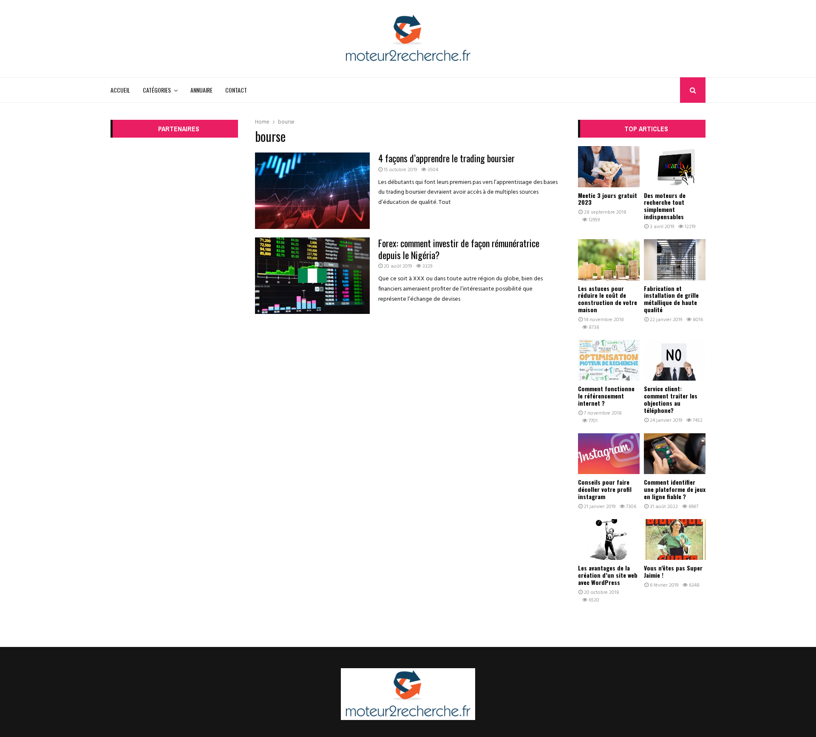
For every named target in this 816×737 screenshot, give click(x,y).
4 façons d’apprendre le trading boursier (446, 158)
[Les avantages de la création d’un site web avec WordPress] (609, 539)
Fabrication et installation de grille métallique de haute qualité (671, 299)
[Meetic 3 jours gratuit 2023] (609, 166)
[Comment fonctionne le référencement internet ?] (609, 360)
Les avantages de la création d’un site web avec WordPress (608, 575)
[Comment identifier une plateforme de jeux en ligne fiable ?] (675, 453)
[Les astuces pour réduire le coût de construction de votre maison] (609, 259)
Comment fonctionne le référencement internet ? (606, 395)
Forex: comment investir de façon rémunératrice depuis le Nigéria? (458, 249)
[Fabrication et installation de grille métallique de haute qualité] (675, 259)
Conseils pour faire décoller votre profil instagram (605, 489)
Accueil (120, 89)
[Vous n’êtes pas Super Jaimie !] (675, 539)
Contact (236, 89)
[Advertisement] (174, 273)
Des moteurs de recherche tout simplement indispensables (665, 206)
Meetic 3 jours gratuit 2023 (607, 199)
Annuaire (201, 89)
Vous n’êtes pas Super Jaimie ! (673, 571)
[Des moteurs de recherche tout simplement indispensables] (675, 166)
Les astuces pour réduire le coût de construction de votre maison (607, 299)
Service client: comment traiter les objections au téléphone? (670, 399)
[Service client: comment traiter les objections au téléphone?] (675, 360)
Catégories (157, 89)
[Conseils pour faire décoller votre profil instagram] (609, 453)
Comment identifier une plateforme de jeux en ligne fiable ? (675, 489)
